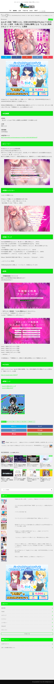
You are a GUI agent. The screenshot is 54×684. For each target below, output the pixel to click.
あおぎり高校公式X (7, 388)
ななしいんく (4, 629)
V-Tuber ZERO (42, 681)
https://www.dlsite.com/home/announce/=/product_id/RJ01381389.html (18, 137)
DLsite (15, 421)
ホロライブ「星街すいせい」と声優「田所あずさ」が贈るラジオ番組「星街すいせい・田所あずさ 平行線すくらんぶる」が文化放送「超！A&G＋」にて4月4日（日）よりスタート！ (34, 545)
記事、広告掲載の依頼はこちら (8, 647)
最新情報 (15, 10)
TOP (10, 10)
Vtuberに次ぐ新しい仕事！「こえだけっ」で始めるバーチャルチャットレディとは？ (34, 499)
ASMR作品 (10, 421)
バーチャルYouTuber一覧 (20, 511)
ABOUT (36, 10)
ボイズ (27, 421)
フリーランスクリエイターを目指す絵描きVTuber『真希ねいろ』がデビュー (32, 518)
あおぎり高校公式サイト (8, 386)
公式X (19, 10)
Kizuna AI (3, 626)
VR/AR (2, 611)
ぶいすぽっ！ (4, 622)
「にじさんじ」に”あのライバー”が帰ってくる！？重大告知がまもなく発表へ (32, 537)
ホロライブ (3, 615)
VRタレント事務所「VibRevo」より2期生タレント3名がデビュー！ (30, 556)
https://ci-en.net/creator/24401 (8, 375)
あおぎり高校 (21, 421)
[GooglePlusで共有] (27, 57)
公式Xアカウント (5, 643)
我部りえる (32, 421)
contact (31, 10)
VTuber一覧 (25, 10)
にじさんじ (3, 618)
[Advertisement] (38, 404)
